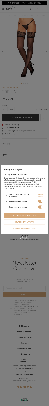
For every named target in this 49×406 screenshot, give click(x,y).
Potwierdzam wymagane (24, 229)
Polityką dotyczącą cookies (14, 180)
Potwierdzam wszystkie (24, 215)
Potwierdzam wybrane (25, 222)
